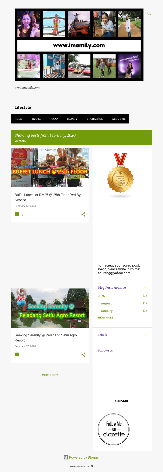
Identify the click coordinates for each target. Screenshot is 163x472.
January (107, 311)
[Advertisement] (48, 255)
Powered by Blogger (84, 457)
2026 (101, 296)
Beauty (72, 118)
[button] (83, 214)
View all (20, 140)
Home (18, 118)
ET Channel (95, 118)
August (106, 303)
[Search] (149, 14)
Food (54, 118)
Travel (36, 118)
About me (118, 118)
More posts (50, 375)
